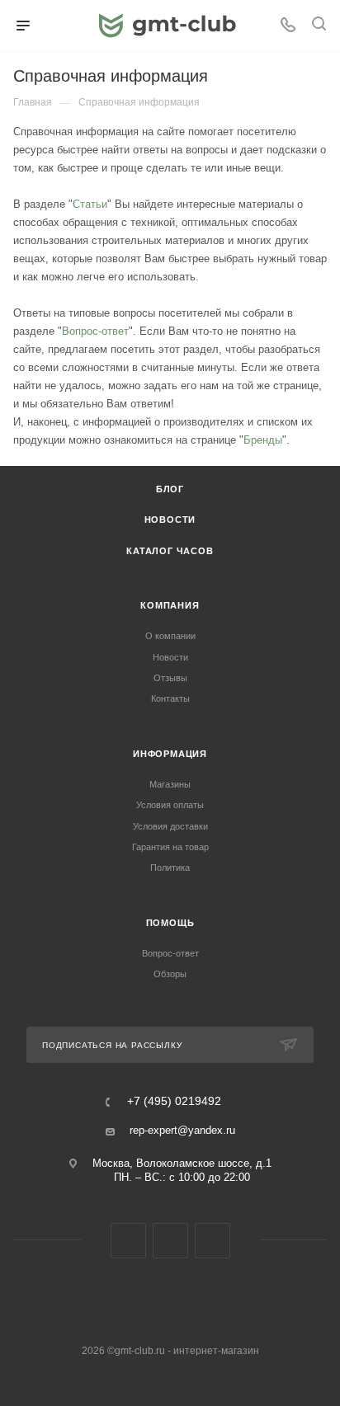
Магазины (170, 784)
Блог (170, 489)
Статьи (90, 204)
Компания (169, 605)
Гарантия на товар (170, 847)
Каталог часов (169, 551)
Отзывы (170, 678)
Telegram (170, 1240)
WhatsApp (212, 1240)
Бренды (262, 440)
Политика (170, 867)
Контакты (170, 698)
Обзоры (170, 974)
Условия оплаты (170, 805)
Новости (170, 519)
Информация (170, 754)
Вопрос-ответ (95, 331)
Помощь (170, 923)
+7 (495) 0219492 (174, 1101)
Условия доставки (170, 826)
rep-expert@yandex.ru (182, 1130)
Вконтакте (128, 1240)
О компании (170, 636)
